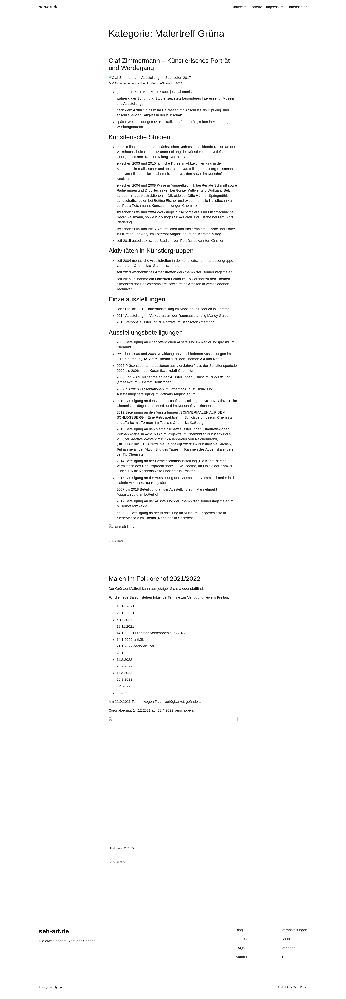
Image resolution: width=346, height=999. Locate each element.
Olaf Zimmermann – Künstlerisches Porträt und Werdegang (169, 64)
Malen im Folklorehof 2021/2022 (154, 578)
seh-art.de (48, 6)
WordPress (300, 987)
